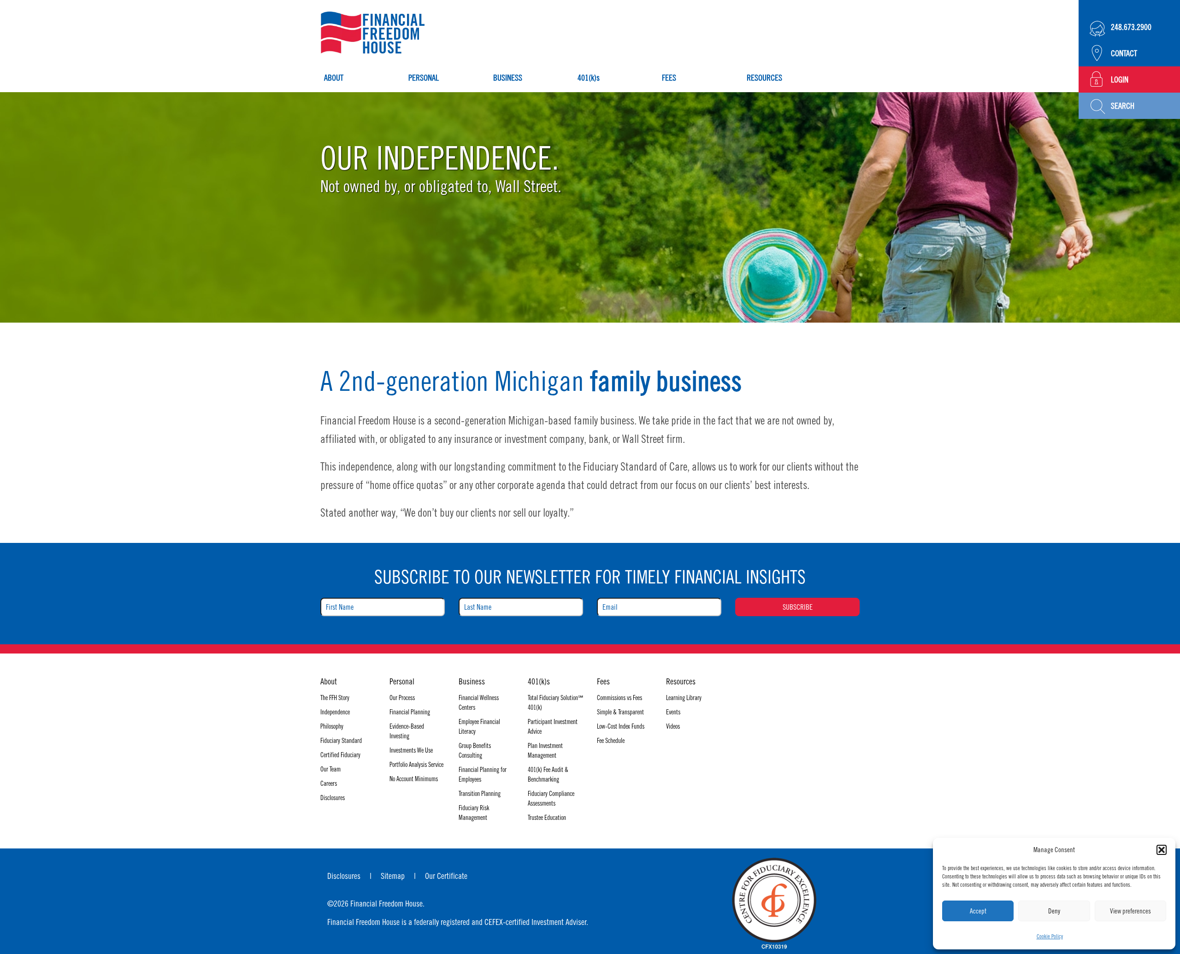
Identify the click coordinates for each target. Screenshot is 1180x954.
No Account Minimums (413, 779)
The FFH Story (334, 697)
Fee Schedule (611, 740)
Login (1119, 79)
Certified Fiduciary (340, 755)
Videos (673, 726)
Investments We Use (411, 750)
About (333, 77)
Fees (669, 77)
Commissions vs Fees (619, 697)
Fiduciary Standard (341, 740)
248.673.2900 (1131, 27)
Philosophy (331, 726)
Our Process (402, 697)
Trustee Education (547, 817)
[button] (1161, 849)
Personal (423, 77)
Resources (764, 77)
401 (589, 77)
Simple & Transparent (620, 712)
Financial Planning (409, 712)
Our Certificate (446, 876)
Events (673, 712)
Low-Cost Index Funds (620, 726)
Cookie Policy (1050, 936)
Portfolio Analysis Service (416, 764)
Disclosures (332, 797)
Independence (335, 712)
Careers (328, 783)
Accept (978, 911)
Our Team (330, 769)
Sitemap (393, 876)
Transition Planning (480, 793)
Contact (1124, 53)
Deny (1054, 911)
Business (507, 77)
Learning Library (684, 697)
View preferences (1130, 911)
